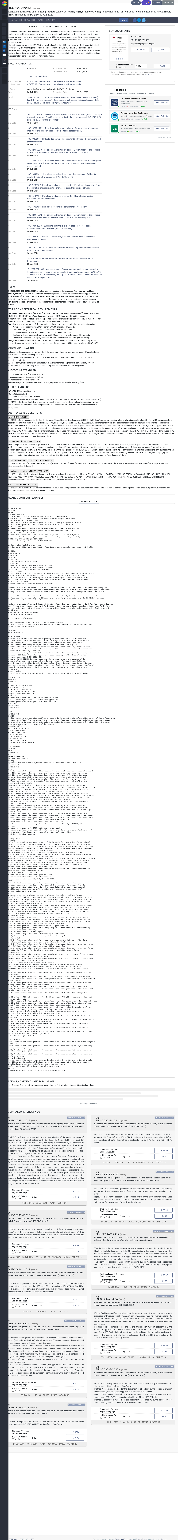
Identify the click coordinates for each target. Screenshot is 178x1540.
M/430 (54, 1395)
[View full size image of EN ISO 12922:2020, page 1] (119, 48)
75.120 (40, 20)
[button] (123, 20)
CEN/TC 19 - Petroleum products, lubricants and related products (55, 81)
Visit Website (162, 102)
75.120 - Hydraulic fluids (37, 76)
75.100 (39, 1257)
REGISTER (168, 2)
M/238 (67, 1257)
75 (146, 75)
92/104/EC (57, 1257)
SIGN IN (156, 2)
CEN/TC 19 (50, 20)
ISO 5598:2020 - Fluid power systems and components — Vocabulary (57, 207)
